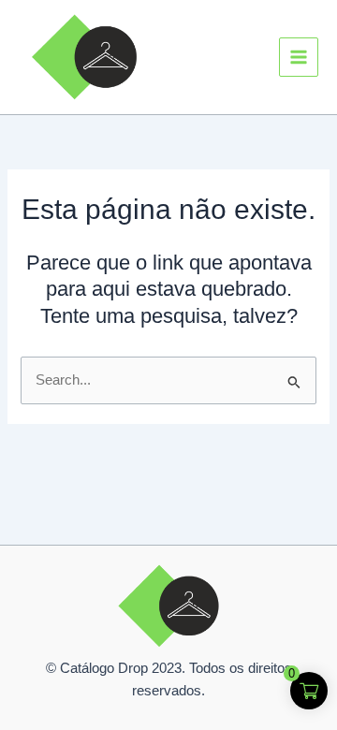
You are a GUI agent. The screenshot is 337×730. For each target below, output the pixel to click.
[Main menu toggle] (298, 57)
